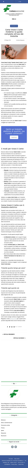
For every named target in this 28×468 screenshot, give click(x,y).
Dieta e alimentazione (6, 422)
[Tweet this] (9, 326)
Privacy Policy (14, 464)
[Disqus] (14, 362)
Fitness (3, 428)
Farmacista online (5, 425)
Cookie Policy (21, 464)
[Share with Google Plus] (11, 326)
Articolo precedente (9, 334)
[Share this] (7, 326)
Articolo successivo (18, 338)
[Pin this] (14, 326)
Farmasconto (13, 318)
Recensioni (3, 435)
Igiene (2, 430)
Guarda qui (14, 137)
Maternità (3, 433)
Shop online (16, 458)
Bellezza (3, 420)
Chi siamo (11, 458)
